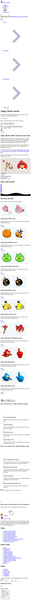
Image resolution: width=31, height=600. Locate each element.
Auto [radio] (2, 123)
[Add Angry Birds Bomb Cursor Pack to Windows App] (4, 298)
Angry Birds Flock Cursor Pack (22, 150)
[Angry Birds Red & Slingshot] (13, 335)
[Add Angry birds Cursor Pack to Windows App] (4, 132)
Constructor (6, 550)
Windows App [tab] (12, 401)
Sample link (9, 126)
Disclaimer (5, 574)
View (2, 225)
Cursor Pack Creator (8, 552)
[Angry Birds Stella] (13, 215)
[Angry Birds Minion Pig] (13, 263)
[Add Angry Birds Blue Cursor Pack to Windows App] (4, 394)
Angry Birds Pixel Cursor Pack (9, 151)
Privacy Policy (6, 571)
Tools (5, 8)
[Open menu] (1, 15)
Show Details (5, 588)
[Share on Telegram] (15, 190)
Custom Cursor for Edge (9, 532)
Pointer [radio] (12, 123)
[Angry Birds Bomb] (13, 287)
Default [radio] (7, 123)
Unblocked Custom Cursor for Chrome (12, 558)
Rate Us (5, 563)
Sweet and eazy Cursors (8, 541)
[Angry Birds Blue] (13, 383)
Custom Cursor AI (7, 551)
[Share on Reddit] (15, 192)
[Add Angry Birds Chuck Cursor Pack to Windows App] (4, 322)
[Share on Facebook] (15, 185)
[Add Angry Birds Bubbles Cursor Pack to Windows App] (4, 250)
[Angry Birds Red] (13, 359)
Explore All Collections (6, 502)
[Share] (2, 131)
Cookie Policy (6, 575)
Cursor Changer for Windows (10, 536)
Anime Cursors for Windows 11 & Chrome (13, 538)
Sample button (16, 126)
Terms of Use (6, 573)
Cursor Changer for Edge (9, 535)
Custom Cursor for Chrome (9, 531)
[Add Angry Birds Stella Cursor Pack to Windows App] (4, 226)
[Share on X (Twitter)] (15, 186)
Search (5, 547)
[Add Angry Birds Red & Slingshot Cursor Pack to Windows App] (4, 346)
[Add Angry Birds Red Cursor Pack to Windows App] (4, 370)
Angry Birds (8, 176)
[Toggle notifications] (1, 18)
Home (4, 5)
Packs (4, 7)
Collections (6, 6)
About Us (5, 569)
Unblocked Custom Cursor (9, 556)
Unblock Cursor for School (9, 560)
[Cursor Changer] (2, 2)
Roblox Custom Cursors (8, 537)
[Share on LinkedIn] (15, 189)
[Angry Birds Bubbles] (13, 239)
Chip (21, 126)
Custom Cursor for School (9, 559)
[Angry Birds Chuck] (13, 311)
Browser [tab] (4, 401)
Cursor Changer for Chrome (9, 533)
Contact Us (6, 570)
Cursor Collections (7, 554)
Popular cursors (7, 548)
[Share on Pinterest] (15, 188)
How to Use (6, 12)
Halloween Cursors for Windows (10, 540)
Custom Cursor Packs (8, 555)
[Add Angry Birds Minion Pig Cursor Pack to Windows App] (4, 274)
